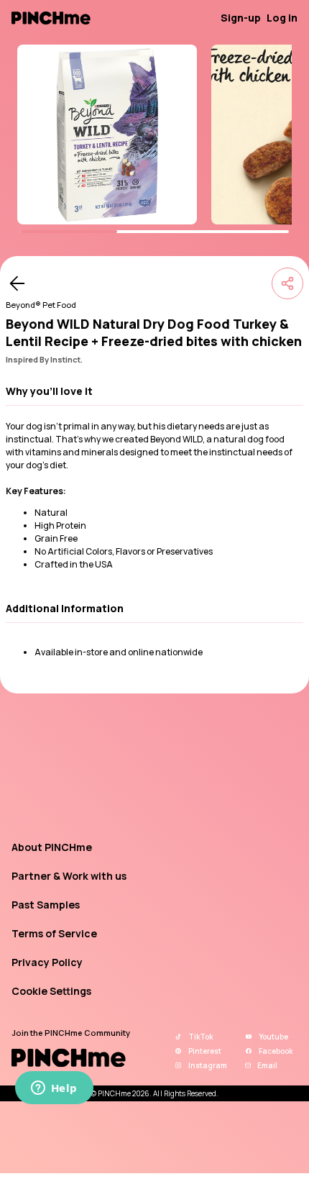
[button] (154, 391)
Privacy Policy (47, 962)
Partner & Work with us (68, 876)
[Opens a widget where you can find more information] (53, 1089)
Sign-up (241, 17)
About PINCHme (51, 847)
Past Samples (45, 904)
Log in (282, 17)
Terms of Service (54, 933)
